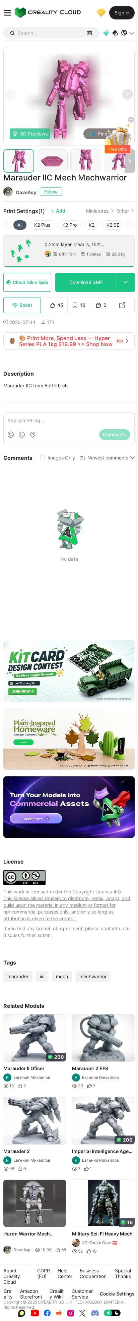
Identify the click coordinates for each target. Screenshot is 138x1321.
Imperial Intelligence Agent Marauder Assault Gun (102, 1151)
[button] (128, 33)
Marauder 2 (16, 1151)
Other (123, 211)
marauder (17, 976)
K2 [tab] (91, 225)
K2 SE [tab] (113, 225)
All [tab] (19, 225)
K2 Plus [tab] (42, 225)
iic (42, 976)
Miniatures (97, 211)
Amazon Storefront (31, 1294)
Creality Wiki (57, 1294)
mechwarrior (93, 976)
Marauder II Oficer (24, 1068)
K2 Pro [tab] (69, 225)
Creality (8, 1294)
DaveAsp (26, 192)
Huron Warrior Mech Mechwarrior (26, 1234)
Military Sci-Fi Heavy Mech (102, 1233)
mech (62, 976)
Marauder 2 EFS (90, 1068)
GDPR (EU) (43, 1273)
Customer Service (82, 1294)
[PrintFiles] (115, 33)
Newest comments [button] (107, 457)
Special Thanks (123, 1273)
